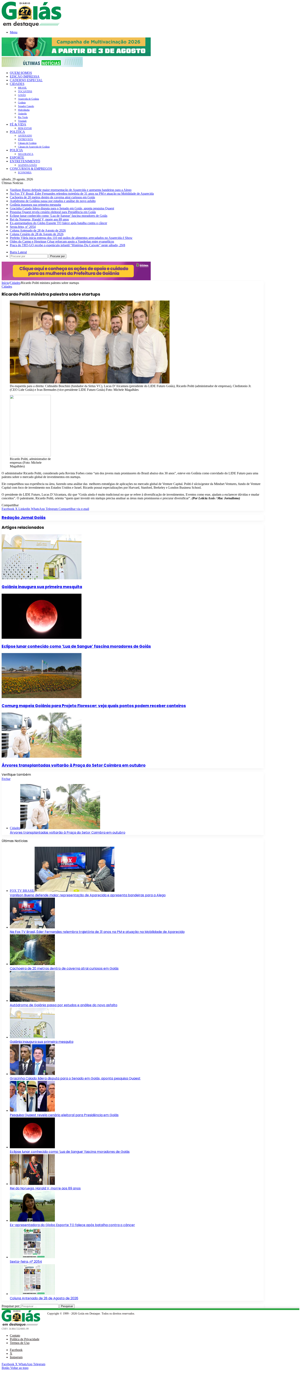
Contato (15, 1335)
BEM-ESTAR (25, 128)
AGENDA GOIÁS (27, 165)
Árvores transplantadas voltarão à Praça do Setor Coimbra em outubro (74, 765)
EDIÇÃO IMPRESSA (25, 76)
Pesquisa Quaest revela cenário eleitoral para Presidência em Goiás (53, 212)
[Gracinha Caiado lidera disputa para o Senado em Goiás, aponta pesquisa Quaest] (32, 1074)
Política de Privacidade (24, 1339)
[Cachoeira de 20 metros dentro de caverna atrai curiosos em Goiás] (32, 964)
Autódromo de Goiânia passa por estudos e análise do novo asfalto (53, 201)
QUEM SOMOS (21, 73)
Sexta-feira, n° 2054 (23, 226)
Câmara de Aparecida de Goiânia (34, 146)
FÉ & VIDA (18, 124)
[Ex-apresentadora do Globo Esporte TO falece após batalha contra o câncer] (32, 1220)
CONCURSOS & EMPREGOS (31, 168)
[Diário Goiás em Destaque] (31, 26)
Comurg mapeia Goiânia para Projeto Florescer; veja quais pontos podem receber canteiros (94, 706)
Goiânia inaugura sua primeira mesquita (35, 204)
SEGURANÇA (25, 154)
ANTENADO (25, 135)
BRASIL (22, 87)
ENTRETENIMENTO (25, 161)
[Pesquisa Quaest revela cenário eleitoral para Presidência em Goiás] (32, 1110)
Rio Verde (23, 117)
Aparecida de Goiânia (28, 98)
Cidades (15, 283)
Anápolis (22, 113)
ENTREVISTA (25, 139)
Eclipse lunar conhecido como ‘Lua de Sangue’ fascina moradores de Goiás (58, 215)
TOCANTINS (25, 91)
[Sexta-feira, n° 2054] (32, 1257)
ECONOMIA (25, 172)
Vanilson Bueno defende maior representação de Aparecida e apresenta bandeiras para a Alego (70, 190)
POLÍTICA (17, 131)
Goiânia (22, 102)
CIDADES (17, 84)
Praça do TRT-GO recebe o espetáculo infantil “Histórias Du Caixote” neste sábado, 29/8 (67, 245)
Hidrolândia (23, 110)
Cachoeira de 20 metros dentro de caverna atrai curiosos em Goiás (52, 197)
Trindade (22, 121)
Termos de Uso (19, 1343)
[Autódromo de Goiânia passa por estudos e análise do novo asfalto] (32, 1000)
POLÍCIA (16, 150)
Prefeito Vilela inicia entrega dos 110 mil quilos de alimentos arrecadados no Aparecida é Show (71, 238)
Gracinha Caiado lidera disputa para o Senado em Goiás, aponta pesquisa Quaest (62, 208)
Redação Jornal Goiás (24, 517)
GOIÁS (22, 95)
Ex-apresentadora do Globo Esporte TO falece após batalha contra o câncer (58, 223)
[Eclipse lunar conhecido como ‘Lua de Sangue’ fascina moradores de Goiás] (41, 637)
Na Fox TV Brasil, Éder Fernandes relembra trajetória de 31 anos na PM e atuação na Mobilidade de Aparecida (82, 193)
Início (5, 283)
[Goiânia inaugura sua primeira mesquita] (41, 578)
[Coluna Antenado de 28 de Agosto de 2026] (32, 1293)
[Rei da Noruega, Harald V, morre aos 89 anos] (32, 1184)
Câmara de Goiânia (27, 143)
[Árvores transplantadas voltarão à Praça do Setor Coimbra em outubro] (41, 756)
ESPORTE (17, 157)
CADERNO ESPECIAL (26, 80)
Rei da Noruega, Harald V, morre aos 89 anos (39, 219)
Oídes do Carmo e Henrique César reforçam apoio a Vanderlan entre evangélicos (62, 241)
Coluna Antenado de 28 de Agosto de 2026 (38, 230)
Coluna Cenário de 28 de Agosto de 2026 (36, 234)
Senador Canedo (26, 106)
